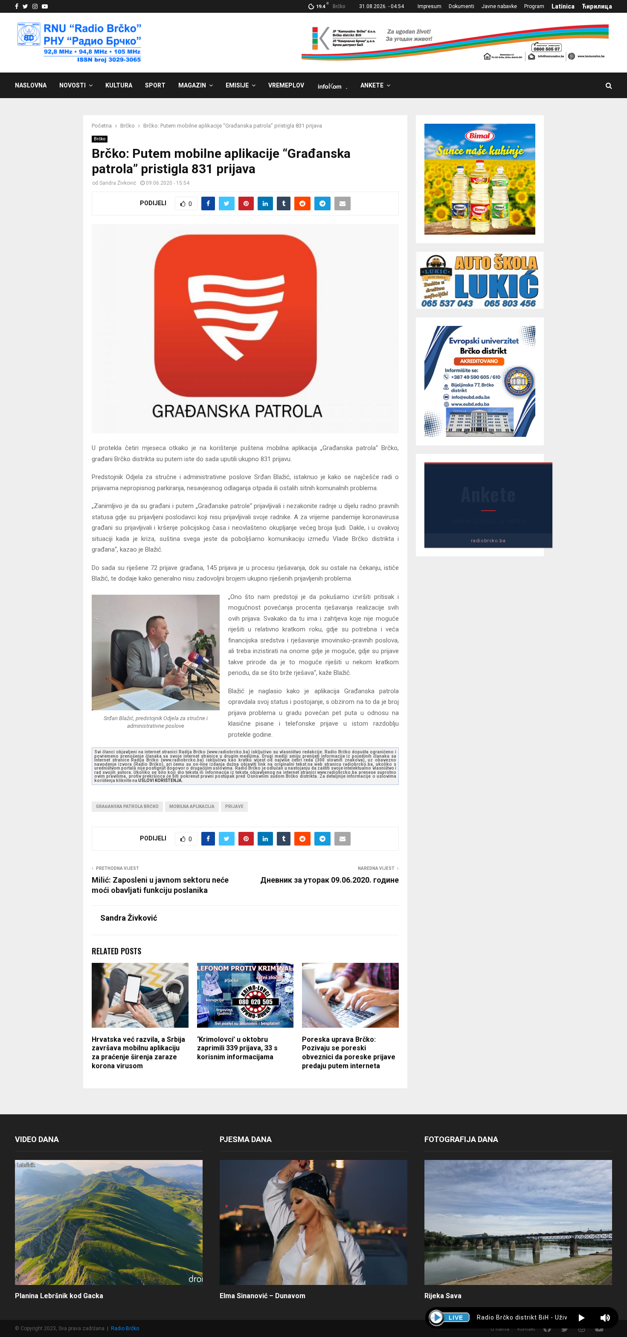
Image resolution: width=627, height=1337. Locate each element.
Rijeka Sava (443, 1296)
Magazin (192, 85)
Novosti (72, 85)
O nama (500, 1329)
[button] (581, 1317)
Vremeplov (286, 85)
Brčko (99, 139)
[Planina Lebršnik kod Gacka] (109, 1222)
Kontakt (526, 1329)
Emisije (237, 85)
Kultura (118, 85)
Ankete (371, 85)
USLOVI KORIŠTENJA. (160, 780)
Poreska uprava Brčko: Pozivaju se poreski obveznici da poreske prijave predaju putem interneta (348, 1052)
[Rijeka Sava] (518, 1222)
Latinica (563, 6)
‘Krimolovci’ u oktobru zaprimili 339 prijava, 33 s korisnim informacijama (237, 1048)
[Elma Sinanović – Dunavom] (313, 1222)
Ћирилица (597, 6)
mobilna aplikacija (192, 806)
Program (534, 6)
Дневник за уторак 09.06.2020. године (329, 879)
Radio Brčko (125, 1328)
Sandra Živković (117, 183)
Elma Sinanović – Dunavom (262, 1296)
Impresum (429, 6)
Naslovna (30, 85)
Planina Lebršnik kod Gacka (59, 1296)
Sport (155, 85)
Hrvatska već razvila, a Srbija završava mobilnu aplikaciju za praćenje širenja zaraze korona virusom (138, 1052)
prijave (234, 806)
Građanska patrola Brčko (127, 806)
